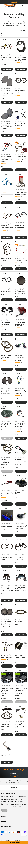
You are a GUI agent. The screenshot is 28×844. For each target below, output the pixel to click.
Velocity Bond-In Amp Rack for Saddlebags (7, 525)
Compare (20, 30)
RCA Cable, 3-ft (5, 755)
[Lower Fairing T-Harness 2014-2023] (7, 280)
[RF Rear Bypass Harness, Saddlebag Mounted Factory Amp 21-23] (21, 450)
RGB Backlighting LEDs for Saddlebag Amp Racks (20, 657)
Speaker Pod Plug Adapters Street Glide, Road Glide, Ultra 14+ (19, 226)
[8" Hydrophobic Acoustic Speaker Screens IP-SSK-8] (21, 280)
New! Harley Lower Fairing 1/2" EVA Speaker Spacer (6, 357)
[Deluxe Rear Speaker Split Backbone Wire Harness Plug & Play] (21, 147)
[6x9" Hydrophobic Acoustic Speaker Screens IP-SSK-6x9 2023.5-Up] (7, 114)
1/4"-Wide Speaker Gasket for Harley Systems (6, 424)
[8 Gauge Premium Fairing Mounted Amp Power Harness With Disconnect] (7, 147)
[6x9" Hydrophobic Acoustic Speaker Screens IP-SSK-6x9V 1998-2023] (7, 81)
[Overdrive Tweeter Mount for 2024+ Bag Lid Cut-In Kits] (7, 713)
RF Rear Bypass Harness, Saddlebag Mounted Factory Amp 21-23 (20, 462)
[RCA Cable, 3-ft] (7, 746)
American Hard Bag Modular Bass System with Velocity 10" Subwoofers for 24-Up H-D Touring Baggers (21, 691)
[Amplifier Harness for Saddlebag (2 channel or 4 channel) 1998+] (7, 483)
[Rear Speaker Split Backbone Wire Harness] (21, 114)
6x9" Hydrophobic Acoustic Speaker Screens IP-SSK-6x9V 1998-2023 (7, 93)
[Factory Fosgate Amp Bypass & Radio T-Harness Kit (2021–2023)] (21, 713)
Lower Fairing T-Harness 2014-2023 (6, 290)
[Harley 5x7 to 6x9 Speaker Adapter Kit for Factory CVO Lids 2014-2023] (21, 46)
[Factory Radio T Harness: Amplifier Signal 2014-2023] (7, 46)
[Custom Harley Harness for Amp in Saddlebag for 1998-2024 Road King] (21, 311)
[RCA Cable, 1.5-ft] (7, 181)
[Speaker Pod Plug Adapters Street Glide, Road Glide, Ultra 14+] (21, 214)
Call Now (14, 776)
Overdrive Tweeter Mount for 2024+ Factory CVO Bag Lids (7, 588)
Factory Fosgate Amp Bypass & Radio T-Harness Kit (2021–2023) (21, 725)
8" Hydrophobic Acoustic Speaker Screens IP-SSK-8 (20, 291)
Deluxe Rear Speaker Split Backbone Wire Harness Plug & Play (20, 158)
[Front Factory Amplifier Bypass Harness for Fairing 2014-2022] (21, 346)
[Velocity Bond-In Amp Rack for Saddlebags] (7, 515)
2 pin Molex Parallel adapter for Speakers (6, 656)
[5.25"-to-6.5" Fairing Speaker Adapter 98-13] (21, 81)
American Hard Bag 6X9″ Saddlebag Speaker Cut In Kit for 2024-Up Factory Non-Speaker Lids (20, 590)
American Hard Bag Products (10, 9)
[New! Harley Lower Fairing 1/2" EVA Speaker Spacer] (7, 346)
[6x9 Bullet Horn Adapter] (21, 483)
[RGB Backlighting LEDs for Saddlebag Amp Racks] (21, 646)
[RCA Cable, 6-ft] (21, 612)
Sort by (3, 33)
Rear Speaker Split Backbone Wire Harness (20, 125)
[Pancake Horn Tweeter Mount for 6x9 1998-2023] (21, 547)
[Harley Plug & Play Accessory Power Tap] (21, 249)
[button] (14, 842)
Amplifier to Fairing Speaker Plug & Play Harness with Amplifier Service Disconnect (20, 426)
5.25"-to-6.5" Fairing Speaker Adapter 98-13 (20, 92)
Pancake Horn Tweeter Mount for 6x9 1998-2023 (20, 557)
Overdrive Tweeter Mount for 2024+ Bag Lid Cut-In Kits (6, 724)
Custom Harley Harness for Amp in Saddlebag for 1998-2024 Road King (20, 323)
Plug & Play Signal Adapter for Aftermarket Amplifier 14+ (7, 226)
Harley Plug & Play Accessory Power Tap (21, 259)
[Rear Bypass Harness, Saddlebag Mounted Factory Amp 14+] (21, 515)
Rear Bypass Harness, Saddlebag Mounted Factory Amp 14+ (21, 526)
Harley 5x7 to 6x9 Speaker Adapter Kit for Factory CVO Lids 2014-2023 (20, 58)
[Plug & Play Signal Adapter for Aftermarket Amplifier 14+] (7, 214)
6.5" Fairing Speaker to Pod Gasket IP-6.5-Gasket (7, 557)
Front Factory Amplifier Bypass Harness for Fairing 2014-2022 (20, 358)
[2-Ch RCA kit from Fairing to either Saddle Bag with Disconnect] (7, 450)
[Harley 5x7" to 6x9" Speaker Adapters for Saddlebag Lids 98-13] (21, 181)
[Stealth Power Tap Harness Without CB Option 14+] (21, 381)
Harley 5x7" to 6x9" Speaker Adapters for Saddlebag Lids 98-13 (21, 192)
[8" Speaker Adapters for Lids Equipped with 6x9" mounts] (7, 311)
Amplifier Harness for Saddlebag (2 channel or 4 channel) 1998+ (7, 493)
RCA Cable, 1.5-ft (5, 191)
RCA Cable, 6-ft (19, 621)
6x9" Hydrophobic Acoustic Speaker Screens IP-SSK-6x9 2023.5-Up (6, 126)
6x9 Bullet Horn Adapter (19, 492)
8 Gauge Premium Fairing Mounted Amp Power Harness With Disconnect (6, 159)
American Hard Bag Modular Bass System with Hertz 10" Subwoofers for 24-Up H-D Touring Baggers (7, 691)
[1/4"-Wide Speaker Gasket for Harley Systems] (7, 414)
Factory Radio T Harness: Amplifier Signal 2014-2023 (6, 57)
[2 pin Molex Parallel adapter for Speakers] (7, 646)
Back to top (14, 787)
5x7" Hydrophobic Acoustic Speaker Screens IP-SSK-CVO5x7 (6, 392)
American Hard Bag (8, 840)
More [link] (4, 810)
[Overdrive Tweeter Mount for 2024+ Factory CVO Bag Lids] (7, 578)
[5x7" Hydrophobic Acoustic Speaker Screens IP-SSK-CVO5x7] (7, 381)
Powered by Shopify (16, 840)
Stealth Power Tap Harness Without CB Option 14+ (20, 391)
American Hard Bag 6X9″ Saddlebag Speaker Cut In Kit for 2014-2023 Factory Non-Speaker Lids (6, 625)
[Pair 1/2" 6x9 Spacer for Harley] (7, 249)
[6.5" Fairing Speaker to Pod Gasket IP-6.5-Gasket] (7, 546)
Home (2, 9)
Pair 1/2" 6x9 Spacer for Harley (6, 259)
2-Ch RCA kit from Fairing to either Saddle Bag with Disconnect (6, 462)
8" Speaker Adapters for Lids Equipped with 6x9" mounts (6, 322)
